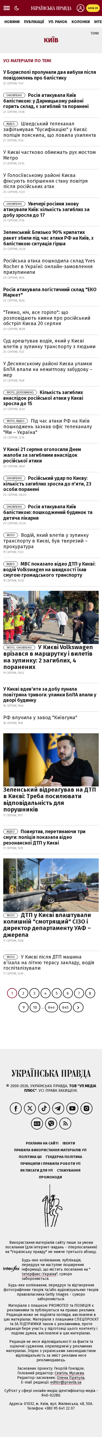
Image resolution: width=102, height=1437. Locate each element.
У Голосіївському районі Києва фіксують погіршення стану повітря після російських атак (45, 180)
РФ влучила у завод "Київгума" (40, 718)
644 (51, 1007)
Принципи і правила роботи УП (50, 1164)
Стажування (69, 1170)
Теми (95, 33)
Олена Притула (70, 1377)
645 (65, 1007)
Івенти (69, 1143)
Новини (12, 22)
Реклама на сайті (42, 1143)
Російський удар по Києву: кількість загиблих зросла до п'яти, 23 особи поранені (47, 484)
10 (35, 1007)
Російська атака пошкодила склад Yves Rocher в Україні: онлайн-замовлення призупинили (49, 266)
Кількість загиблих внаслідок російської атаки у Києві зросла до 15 (43, 398)
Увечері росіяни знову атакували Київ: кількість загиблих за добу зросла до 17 (46, 209)
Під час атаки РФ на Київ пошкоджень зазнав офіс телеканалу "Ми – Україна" (47, 426)
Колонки (81, 22)
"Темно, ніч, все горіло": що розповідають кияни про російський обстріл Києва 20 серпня (46, 317)
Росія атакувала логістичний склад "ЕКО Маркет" (50, 292)
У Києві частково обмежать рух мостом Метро (49, 155)
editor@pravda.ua (65, 1382)
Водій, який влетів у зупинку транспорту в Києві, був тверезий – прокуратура (46, 541)
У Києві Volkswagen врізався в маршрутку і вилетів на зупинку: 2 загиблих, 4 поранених (48, 657)
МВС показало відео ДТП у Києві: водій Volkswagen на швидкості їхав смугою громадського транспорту (49, 569)
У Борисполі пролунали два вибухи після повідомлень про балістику (49, 75)
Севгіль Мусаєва (69, 1373)
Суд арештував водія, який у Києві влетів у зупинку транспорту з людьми (49, 344)
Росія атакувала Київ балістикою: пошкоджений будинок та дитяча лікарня (47, 512)
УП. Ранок (57, 22)
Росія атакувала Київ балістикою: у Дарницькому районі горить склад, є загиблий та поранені (46, 101)
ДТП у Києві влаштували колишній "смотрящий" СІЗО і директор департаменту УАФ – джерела (47, 924)
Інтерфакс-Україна (39, 1274)
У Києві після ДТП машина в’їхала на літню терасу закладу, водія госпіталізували (48, 962)
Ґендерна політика (64, 1157)
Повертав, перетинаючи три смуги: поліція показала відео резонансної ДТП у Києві (44, 837)
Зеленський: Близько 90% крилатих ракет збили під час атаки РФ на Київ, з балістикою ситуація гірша (48, 237)
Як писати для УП (36, 1170)
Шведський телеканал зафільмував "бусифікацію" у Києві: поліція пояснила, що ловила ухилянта (49, 129)
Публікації (34, 22)
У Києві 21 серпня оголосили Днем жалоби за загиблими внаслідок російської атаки (42, 455)
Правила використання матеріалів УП (50, 1150)
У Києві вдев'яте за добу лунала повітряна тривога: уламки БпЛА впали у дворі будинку (49, 694)
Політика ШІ (30, 1157)
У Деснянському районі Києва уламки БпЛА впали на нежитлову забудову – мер (47, 369)
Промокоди (50, 1177)
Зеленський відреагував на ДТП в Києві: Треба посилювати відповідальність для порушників (49, 799)
